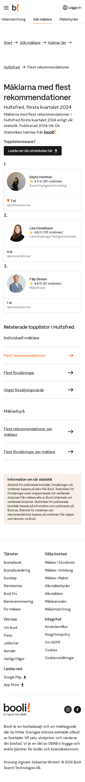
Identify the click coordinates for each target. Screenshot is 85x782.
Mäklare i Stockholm (60, 562)
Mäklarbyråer (69, 19)
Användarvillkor (56, 627)
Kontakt (10, 651)
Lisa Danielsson (41, 228)
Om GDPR (52, 642)
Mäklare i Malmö (56, 578)
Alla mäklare (54, 594)
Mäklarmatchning (58, 609)
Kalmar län (57, 42)
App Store (11, 685)
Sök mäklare (42, 19)
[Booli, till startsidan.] (15, 7)
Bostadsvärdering (17, 570)
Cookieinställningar (59, 658)
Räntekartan (13, 586)
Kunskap (10, 578)
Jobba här (11, 643)
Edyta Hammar (41, 177)
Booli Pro (10, 594)
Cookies (51, 650)
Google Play (12, 677)
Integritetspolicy (57, 634)
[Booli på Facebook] (77, 709)
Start (8, 42)
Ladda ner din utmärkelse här (30, 151)
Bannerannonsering (18, 601)
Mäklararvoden (55, 601)
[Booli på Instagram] (68, 709)
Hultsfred (12, 67)
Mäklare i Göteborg (59, 570)
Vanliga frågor (14, 659)
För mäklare (12, 609)
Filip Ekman (38, 279)
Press (8, 635)
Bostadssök (12, 562)
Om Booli (10, 628)
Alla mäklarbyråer (57, 586)
